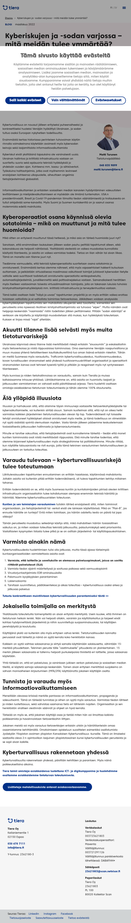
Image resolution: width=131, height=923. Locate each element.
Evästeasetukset (108, 100)
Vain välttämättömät (68, 100)
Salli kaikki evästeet (25, 100)
